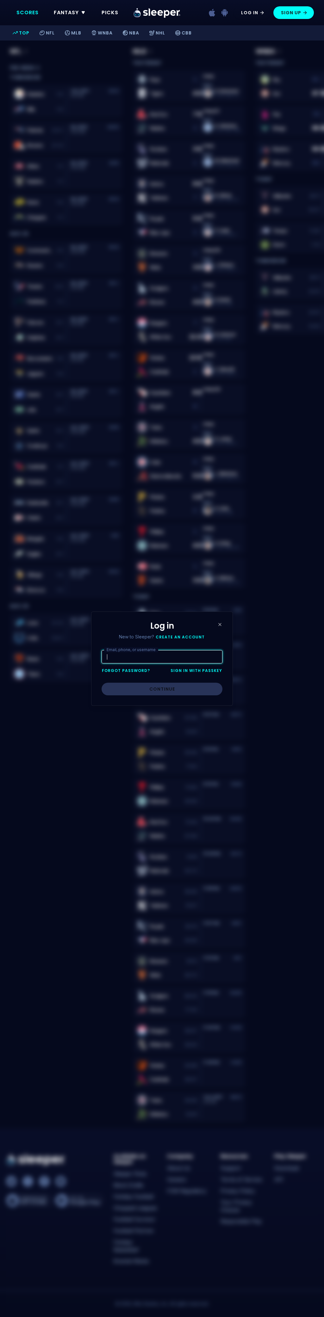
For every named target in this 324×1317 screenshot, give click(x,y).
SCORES (27, 12)
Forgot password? (126, 670)
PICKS (110, 12)
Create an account (180, 637)
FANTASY (66, 12)
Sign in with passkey (196, 670)
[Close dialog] (219, 624)
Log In (249, 12)
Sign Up (291, 12)
